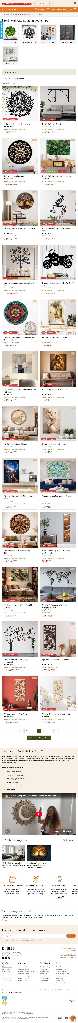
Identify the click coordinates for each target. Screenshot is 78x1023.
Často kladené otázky (62, 971)
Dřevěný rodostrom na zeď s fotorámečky (15, 660)
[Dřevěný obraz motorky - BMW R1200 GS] (58, 262)
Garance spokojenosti (8, 990)
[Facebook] (3, 958)
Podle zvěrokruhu (44, 978)
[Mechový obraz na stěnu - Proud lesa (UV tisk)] (20, 584)
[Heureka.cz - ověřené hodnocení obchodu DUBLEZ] (4, 998)
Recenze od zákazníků (62, 969)
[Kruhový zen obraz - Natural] (20, 423)
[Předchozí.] (21, 731)
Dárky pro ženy (44, 969)
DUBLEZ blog (59, 980)
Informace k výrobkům (62, 976)
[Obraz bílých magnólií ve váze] (58, 423)
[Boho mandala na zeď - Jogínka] (20, 103)
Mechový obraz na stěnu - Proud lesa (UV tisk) (19, 606)
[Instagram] (6, 958)
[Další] (56, 731)
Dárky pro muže (44, 971)
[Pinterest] (9, 958)
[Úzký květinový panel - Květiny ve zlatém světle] (58, 530)
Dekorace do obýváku (23, 967)
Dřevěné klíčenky (7, 980)
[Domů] (2, 14)
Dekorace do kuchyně (23, 973)
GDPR (3, 992)
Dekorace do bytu (7, 967)
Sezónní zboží (6, 978)
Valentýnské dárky (45, 967)
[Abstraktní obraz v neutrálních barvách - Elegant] (20, 369)
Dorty (3, 973)
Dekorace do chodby (23, 976)
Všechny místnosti (23, 980)
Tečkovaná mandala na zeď (15, 176)
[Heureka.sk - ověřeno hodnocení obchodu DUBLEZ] (4, 1003)
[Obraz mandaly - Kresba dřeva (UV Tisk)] (20, 530)
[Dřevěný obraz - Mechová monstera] (58, 156)
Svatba (4, 976)
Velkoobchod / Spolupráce (63, 973)
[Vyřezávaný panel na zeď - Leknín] (58, 639)
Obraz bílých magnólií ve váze (54, 444)
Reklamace (33, 990)
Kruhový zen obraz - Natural (15, 444)
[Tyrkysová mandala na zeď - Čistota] (58, 475)
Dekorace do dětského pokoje (26, 971)
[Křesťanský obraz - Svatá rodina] (58, 369)
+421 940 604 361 (68, 948)
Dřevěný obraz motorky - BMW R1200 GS (58, 284)
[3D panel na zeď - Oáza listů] (20, 693)
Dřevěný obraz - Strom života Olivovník (20, 228)
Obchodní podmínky (45, 990)
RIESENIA (30, 1014)
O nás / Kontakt (60, 967)
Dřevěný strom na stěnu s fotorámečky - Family (19, 284)
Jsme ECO (58, 990)
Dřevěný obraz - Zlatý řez (52, 124)
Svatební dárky (44, 976)
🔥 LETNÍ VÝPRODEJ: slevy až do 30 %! (16, 4)
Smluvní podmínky (25, 1018)
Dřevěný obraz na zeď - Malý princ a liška (19, 497)
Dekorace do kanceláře (24, 978)
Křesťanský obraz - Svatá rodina (55, 389)
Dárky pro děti (43, 973)
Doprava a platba (22, 990)
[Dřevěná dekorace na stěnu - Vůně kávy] (58, 208)
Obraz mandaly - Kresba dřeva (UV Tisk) (18, 551)
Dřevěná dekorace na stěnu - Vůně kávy (56, 229)
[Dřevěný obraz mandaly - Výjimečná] (20, 317)
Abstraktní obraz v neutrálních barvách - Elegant (20, 390)
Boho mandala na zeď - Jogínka (17, 124)
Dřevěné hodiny (6, 969)
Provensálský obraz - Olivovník (54, 337)
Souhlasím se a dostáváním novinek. (23, 940)
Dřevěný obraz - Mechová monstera (56, 176)
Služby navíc (59, 978)
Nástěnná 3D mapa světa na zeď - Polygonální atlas (55, 606)
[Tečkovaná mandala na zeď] (20, 156)
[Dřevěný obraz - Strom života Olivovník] (20, 208)
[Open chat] (73, 1018)
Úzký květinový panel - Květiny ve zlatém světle (56, 551)
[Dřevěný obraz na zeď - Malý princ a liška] (20, 475)
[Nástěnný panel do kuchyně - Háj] (58, 693)
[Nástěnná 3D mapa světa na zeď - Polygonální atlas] (58, 584)
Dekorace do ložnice (23, 969)
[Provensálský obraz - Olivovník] (58, 317)
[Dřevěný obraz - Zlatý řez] (58, 103)
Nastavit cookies (17, 992)
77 (51, 730)
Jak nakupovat (69, 990)
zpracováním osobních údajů (21, 940)
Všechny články (68, 840)
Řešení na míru (6, 971)
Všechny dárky (44, 980)
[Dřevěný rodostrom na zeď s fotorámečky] (20, 639)
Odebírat (71, 936)
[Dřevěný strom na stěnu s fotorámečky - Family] (20, 262)
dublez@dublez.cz (68, 955)
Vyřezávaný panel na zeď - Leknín (56, 659)
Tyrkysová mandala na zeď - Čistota (56, 496)
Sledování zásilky (61, 983)
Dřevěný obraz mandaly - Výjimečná (19, 337)
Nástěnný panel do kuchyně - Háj (56, 714)
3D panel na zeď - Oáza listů (15, 714)
